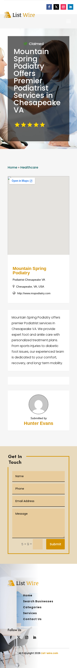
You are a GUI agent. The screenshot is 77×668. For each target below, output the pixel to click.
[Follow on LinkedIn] (70, 7)
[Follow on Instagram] (63, 7)
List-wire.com (49, 653)
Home (12, 167)
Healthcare (29, 167)
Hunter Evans (38, 423)
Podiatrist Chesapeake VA (29, 279)
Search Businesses (38, 601)
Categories (32, 607)
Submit (55, 544)
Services (30, 613)
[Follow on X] (56, 7)
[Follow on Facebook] (49, 7)
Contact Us (32, 619)
